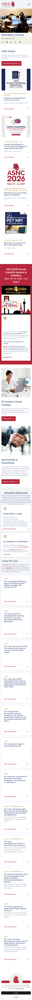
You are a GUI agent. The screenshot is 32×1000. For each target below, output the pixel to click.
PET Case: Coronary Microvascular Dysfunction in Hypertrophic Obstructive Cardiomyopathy (16, 942)
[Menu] (29, 4)
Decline (16, 997)
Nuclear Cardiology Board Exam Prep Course (14, 99)
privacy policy (20, 988)
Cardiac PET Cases (9, 561)
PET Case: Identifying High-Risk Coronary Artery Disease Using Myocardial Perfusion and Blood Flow (16, 812)
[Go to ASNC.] (2, 38)
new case (5, 564)
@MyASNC (8, 568)
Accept (16, 993)
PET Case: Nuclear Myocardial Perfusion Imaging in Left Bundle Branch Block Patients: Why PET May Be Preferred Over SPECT (15, 716)
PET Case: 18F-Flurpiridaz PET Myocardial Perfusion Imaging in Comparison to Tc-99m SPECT (15, 779)
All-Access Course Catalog (11, 403)
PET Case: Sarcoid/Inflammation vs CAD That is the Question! (14, 843)
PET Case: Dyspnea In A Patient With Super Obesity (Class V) (15, 909)
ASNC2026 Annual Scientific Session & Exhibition (15, 194)
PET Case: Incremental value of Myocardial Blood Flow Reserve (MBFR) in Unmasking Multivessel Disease (16, 878)
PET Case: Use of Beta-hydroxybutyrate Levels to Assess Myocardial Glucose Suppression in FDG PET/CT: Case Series (15, 683)
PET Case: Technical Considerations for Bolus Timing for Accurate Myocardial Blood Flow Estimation (14, 618)
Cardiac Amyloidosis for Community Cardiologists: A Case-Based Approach (15, 146)
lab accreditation (23, 547)
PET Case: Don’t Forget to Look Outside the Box (14, 745)
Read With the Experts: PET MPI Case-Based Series (15, 244)
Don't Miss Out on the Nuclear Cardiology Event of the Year (15, 326)
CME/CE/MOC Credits (12, 514)
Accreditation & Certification (15, 541)
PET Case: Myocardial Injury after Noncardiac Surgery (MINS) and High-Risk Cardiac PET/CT (15, 584)
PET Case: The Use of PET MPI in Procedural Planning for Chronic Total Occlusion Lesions (15, 649)
